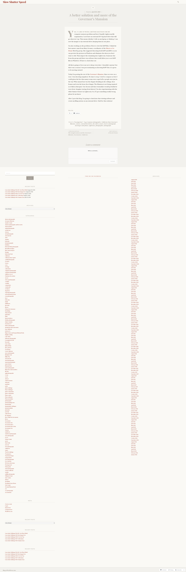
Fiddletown (7, 303)
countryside (7, 287)
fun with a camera (98, 124)
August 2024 (134, 221)
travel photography (9, 459)
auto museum (8, 235)
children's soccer (9, 274)
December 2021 (134, 280)
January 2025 (134, 212)
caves (6, 265)
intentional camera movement (11, 327)
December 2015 (134, 412)
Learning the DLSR (9, 340)
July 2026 (133, 181)
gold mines (7, 314)
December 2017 (134, 368)
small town (7, 431)
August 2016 (134, 397)
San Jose (7, 430)
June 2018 (133, 357)
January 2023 (134, 256)
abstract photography (10, 219)
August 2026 (134, 179)
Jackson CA (7, 331)
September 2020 (135, 308)
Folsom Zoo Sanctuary (10, 309)
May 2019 (133, 337)
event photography (9, 296)
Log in (6, 505)
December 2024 (134, 214)
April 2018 (133, 361)
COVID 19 (7, 288)
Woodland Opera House (10, 483)
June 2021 (133, 291)
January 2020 (134, 322)
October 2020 (134, 306)
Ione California (8, 329)
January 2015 (134, 432)
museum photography (10, 362)
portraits (7, 411)
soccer (6, 437)
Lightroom (92, 125)
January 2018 (134, 366)
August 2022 (134, 265)
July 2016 (133, 399)
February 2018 (134, 364)
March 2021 (134, 297)
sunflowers (7, 448)
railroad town (8, 413)
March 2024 (134, 231)
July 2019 (133, 333)
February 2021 (134, 298)
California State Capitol (10, 257)
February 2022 (134, 276)
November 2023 (135, 238)
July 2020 (133, 311)
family (6, 301)
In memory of (8, 323)
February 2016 (134, 408)
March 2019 (134, 341)
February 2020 (134, 320)
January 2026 (134, 192)
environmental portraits (10, 294)
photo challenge (8, 388)
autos (6, 237)
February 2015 (134, 430)
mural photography (9, 360)
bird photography (9, 243)
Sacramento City (9, 422)
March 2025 (134, 209)
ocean (6, 377)
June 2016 (133, 401)
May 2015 (133, 425)
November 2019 (134, 326)
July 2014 (133, 443)
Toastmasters (8, 454)
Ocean (6, 375)
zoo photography (9, 490)
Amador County (8, 222)
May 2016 (133, 403)
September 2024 (135, 220)
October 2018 (134, 350)
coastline (7, 281)
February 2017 (134, 386)
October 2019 (134, 328)
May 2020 (133, 315)
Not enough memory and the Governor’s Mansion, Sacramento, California (79, 133)
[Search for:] (178, 2)
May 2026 (133, 185)
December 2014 (134, 434)
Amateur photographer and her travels (13, 224)
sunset (6, 450)
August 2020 (134, 309)
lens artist (7, 342)
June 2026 (133, 183)
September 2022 (135, 264)
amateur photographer (94, 122)
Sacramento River (9, 424)
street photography (9, 446)
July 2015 (133, 421)
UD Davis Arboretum (10, 463)
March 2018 (134, 363)
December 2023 (134, 236)
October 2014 (134, 438)
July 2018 (133, 355)
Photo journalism (9, 399)
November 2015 (134, 414)
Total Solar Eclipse (9, 455)
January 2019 (134, 344)
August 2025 (134, 199)
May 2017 (133, 381)
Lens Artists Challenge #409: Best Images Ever (15, 191)
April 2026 (133, 187)
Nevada (7, 371)
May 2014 (133, 447)
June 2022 (133, 269)
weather (7, 472)
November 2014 (134, 436)
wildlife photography (10, 474)
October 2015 (134, 416)
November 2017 (134, 370)
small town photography (10, 433)
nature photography (9, 367)
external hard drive (86, 124)
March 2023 (134, 253)
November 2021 (134, 282)
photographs (107, 125)
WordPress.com (8, 511)
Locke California (9, 351)
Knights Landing (8, 334)
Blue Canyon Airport (9, 250)
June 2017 (133, 379)
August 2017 (134, 375)
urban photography (9, 468)
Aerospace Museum (9, 221)
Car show (7, 261)
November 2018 (134, 348)
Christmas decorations (10, 276)
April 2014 (133, 449)
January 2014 (134, 454)
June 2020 (133, 313)
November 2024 (135, 216)
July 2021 (133, 289)
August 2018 (134, 353)
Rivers (6, 419)
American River (8, 226)
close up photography (10, 279)
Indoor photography (9, 325)
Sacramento (8, 421)
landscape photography (10, 338)
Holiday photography (10, 320)
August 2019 (134, 331)
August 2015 (134, 419)
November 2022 (135, 260)
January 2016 (134, 410)
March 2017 (133, 385)
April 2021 (133, 295)
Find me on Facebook (93, 176)
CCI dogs (7, 266)
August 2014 (134, 441)
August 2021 (134, 287)
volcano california (9, 470)
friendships (7, 310)
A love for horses (113, 132)
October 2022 (134, 262)
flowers (6, 307)
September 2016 (135, 396)
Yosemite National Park (10, 487)
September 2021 (135, 286)
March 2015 (134, 429)
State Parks (7, 442)
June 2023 (133, 247)
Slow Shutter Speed (14, 2)
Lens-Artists (8, 343)
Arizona (7, 232)
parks (6, 386)
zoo (6, 488)
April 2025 (133, 207)
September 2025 (135, 198)
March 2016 (134, 407)
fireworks (7, 305)
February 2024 (134, 232)
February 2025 (134, 210)
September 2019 (135, 330)
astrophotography (9, 233)
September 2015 (135, 418)
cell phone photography (10, 270)
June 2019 (133, 335)
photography (8, 404)
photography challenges (10, 406)
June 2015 (133, 423)
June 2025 (133, 203)
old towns (7, 382)
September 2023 (135, 242)
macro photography (9, 353)
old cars (7, 378)
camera (78, 124)
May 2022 (133, 271)
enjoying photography (10, 292)
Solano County (8, 439)
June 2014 (133, 445)
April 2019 (133, 339)
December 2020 (135, 302)
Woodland (7, 481)
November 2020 (135, 304)
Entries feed (7, 507)
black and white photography (11, 246)
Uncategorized (78, 122)
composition (8, 285)
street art (7, 444)
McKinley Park (8, 354)
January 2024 (134, 234)
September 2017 (134, 374)
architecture (8, 230)
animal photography (9, 228)
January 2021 (134, 300)
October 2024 (134, 218)
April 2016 (133, 405)
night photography (9, 373)
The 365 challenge (9, 452)
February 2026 (134, 190)
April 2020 (133, 317)
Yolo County (8, 485)
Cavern (6, 263)
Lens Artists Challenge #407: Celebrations (14, 195)
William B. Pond (8, 476)
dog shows (7, 290)
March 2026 (134, 188)
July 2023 (133, 245)
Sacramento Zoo (9, 428)
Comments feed (8, 509)
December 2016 (134, 390)
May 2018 (133, 359)
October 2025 (134, 196)
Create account (8, 504)
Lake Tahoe (7, 336)
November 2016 (134, 392)
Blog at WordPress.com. (9, 570)
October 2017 (134, 372)
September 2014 (135, 440)
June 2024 (133, 225)
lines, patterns (8, 347)
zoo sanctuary (8, 492)
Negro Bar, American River (11, 369)
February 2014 (134, 452)
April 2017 (133, 383)
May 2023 (133, 249)
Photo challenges (9, 389)
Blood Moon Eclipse (9, 248)
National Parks (8, 366)
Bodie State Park (9, 254)
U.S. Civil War (8, 461)
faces (6, 298)
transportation (8, 457)
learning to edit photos (81, 125)
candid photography (9, 259)
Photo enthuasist (8, 397)
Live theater (7, 349)
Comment (112, 161)
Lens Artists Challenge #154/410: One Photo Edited (16, 190)
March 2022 (134, 275)
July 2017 (133, 377)
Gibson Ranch (8, 312)
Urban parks (8, 466)
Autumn (7, 239)
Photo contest (8, 395)
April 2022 (133, 273)
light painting (8, 345)
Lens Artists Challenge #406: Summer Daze (14, 197)
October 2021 (134, 284)
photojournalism (9, 408)
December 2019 (134, 324)
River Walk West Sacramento (11, 417)
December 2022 (135, 258)
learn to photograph (110, 124)
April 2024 (133, 229)
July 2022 (133, 267)
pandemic (7, 384)
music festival (8, 364)
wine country (8, 477)
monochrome (8, 358)
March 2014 (134, 451)
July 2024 (133, 223)
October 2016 (134, 394)
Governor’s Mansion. (97, 74)
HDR (6, 316)
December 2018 (134, 346)
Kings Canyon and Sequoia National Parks (14, 332)
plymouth (7, 410)
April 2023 (133, 251)
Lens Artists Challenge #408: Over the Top (14, 193)
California (7, 255)
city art (6, 278)
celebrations (8, 268)
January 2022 (134, 278)
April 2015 (133, 427)
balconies (7, 241)
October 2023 (134, 240)
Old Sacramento (8, 380)
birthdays (7, 244)
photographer (99, 125)
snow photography (9, 435)
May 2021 (133, 293)
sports (6, 441)
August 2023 (134, 243)
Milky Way (7, 356)
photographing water (10, 402)
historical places (8, 318)
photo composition (9, 391)
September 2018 (135, 352)
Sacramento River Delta (10, 426)
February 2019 (134, 342)
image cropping (8, 321)
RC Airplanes (8, 415)
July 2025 (133, 201)
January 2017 (134, 388)
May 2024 (133, 227)
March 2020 (134, 319)
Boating (7, 252)
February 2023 (134, 254)
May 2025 (133, 205)
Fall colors (7, 299)
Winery (7, 479)
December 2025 (134, 194)
